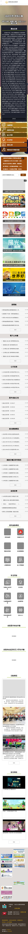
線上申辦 (10, 61)
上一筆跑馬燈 (25, 83)
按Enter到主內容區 (5, 1)
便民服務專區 (14, 170)
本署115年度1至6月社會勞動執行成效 (9, 125)
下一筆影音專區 (26, 319)
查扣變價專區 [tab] (14, 153)
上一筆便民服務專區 (2, 179)
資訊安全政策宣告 (12, 369)
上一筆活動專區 (1, 279)
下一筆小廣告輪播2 (26, 347)
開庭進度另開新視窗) (13, 75)
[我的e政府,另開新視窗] (11, 378)
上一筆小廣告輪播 (1, 340)
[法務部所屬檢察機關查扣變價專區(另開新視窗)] (7, 340)
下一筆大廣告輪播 (26, 100)
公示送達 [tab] (14, 146)
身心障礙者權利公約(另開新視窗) (10, 105)
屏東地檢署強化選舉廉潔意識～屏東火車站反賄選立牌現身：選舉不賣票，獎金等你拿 (9, 117)
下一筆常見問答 (25, 200)
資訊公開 (10, 71)
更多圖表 (14, 229)
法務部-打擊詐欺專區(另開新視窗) (5, 105)
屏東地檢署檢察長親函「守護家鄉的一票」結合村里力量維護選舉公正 (9, 128)
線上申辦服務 (9, 371)
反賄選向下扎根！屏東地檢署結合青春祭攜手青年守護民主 (9, 121)
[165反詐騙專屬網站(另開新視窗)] (7, 347)
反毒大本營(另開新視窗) (12, 105)
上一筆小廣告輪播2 (1, 347)
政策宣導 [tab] (14, 161)
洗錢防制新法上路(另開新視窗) (19, 105)
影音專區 (14, 308)
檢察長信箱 (10, 56)
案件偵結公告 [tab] (14, 150)
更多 (14, 137)
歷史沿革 (14, 29)
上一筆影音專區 (1, 319)
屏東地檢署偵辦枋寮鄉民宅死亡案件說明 (9, 132)
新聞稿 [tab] (14, 112)
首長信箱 (4, 371)
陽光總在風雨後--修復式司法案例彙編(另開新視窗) (15, 105)
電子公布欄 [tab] (14, 142)
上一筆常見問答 (2, 200)
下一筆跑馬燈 (25, 85)
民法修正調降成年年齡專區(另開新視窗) (17, 105)
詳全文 (14, 44)
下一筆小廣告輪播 (26, 340)
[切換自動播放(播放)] (22, 84)
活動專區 (14, 262)
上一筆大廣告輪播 (1, 100)
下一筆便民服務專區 (25, 179)
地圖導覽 (10, 51)
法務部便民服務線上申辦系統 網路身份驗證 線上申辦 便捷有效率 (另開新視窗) (12, 84)
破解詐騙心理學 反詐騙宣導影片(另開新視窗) (8, 105)
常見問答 (10, 66)
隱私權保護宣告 (5, 369)
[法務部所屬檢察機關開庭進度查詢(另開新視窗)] (20, 340)
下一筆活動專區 (26, 279)
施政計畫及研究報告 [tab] (14, 157)
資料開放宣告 (20, 369)
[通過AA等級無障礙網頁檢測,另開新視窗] (6, 378)
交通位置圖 (17, 357)
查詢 (26, 2)
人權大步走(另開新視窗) (22, 105)
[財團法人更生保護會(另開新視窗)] (20, 347)
